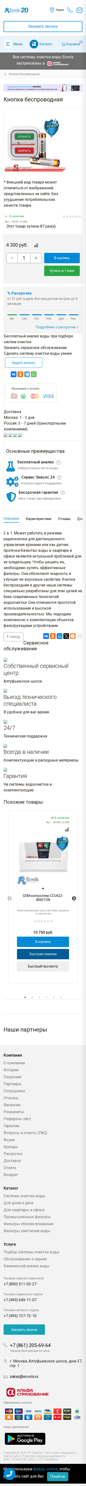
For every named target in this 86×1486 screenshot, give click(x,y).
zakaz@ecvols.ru (24, 1376)
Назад (14, 636)
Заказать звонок (43, 26)
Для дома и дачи (18, 1203)
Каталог (45, 44)
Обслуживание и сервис (25, 1259)
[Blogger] (73, 636)
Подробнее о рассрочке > (57, 327)
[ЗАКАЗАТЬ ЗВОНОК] (10, 1474)
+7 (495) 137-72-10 (20, 1316)
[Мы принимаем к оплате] (43, 1414)
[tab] (43, 888)
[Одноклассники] (20, 374)
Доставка (12, 1160)
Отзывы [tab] (64, 519)
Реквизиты (14, 1112)
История (11, 1070)
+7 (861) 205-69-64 (30, 1345)
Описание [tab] (11, 518)
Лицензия (12, 1077)
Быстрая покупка (43, 954)
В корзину (62, 258)
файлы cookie (45, 1469)
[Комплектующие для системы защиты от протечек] (5, 74)
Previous (9, 898)
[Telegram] (27, 374)
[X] (66, 636)
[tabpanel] (43, 896)
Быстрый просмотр (43, 966)
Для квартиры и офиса (24, 1210)
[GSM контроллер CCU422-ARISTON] (43, 859)
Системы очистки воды (24, 1196)
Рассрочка (13, 1153)
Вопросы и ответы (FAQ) (25, 1133)
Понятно (57, 1476)
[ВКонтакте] (13, 374)
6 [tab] (61, 997)
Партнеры (13, 1084)
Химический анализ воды (26, 1266)
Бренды (11, 1146)
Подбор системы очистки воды (31, 1252)
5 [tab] (53, 997)
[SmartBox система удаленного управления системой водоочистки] (43, 88)
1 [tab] (25, 997)
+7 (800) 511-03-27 (20, 1284)
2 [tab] (32, 997)
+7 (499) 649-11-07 (20, 1300)
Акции (9, 1140)
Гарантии (11, 1126)
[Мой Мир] (59, 636)
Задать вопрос (23, 363)
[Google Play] (25, 1438)
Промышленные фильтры (27, 1217)
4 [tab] (46, 997)
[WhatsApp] (34, 374)
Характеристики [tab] (38, 519)
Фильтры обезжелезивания (28, 1224)
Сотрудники (14, 1091)
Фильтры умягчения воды (27, 1231)
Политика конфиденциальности (44, 1456)
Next (74, 898)
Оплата (10, 1167)
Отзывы (11, 1098)
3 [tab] (39, 997)
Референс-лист (17, 1119)
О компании (14, 1063)
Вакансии (12, 1105)
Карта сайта (12, 1456)
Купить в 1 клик (62, 271)
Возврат (11, 1174)
